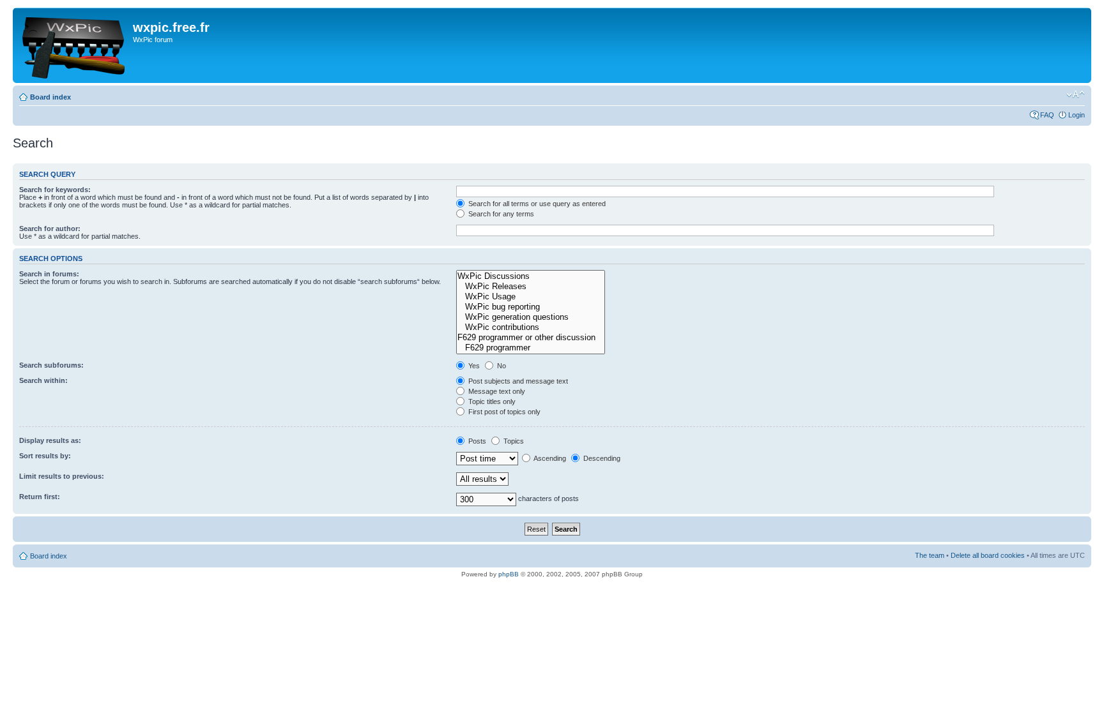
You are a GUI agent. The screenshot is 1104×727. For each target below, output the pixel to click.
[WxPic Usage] (530, 297)
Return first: (39, 496)
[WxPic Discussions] (530, 276)
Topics (513, 441)
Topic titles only (491, 401)
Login (1076, 115)
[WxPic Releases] (530, 286)
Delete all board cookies (988, 555)
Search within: (43, 380)
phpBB (508, 574)
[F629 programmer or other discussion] (530, 338)
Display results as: (50, 440)
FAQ (1047, 115)
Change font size (1075, 94)
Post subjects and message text (517, 381)
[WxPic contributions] (530, 327)
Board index (50, 97)
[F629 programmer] (530, 348)
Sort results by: (45, 456)
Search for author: (49, 228)
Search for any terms (500, 214)
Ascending (549, 458)
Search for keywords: (55, 189)
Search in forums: (49, 274)
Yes (473, 366)
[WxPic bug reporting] (530, 307)
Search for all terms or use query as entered (536, 203)
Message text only (495, 391)
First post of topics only (503, 412)
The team (929, 555)
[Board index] (74, 45)
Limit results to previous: (61, 476)
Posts (476, 441)
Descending (600, 458)
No (500, 366)
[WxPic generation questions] (530, 317)
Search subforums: (51, 365)
